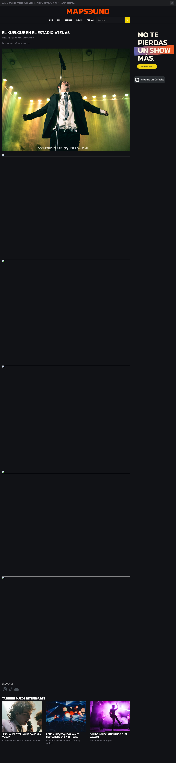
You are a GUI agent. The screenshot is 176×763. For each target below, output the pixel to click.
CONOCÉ (68, 19)
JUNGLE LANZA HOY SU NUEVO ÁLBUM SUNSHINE (31, 3)
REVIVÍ (79, 19)
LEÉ (58, 19)
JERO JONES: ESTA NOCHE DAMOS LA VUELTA (21, 736)
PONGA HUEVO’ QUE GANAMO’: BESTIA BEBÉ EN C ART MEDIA (62, 736)
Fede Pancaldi (24, 43)
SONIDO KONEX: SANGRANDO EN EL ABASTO (108, 736)
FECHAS (90, 19)
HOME (50, 19)
